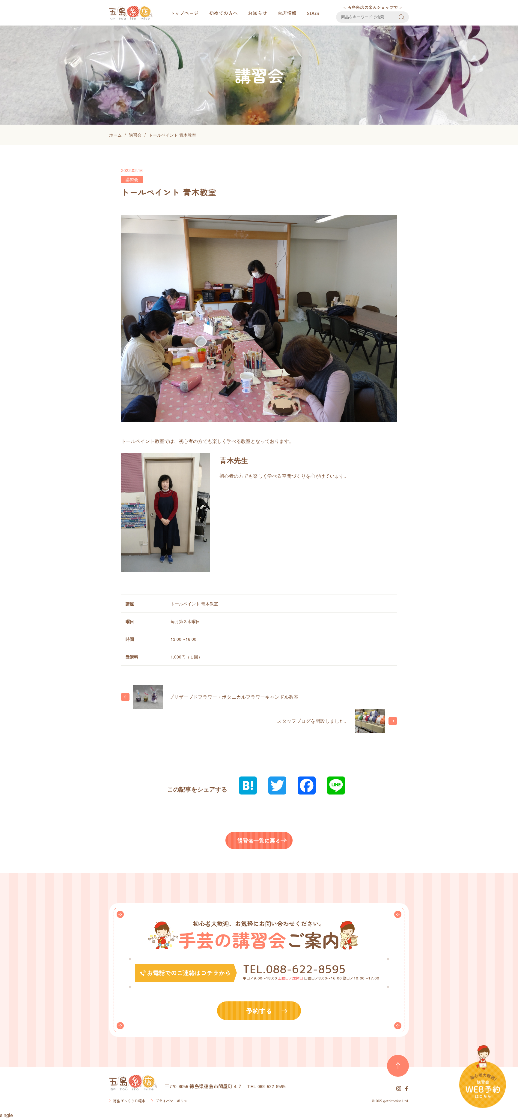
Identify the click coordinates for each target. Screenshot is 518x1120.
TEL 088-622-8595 (266, 1086)
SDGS (313, 13)
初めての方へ (223, 13)
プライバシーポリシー (173, 1100)
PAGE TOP (398, 1066)
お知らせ (257, 13)
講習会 (135, 135)
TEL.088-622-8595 (294, 969)
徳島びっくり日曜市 (129, 1100)
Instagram (398, 1088)
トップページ (184, 13)
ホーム (115, 135)
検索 (401, 17)
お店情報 (286, 13)
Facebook (406, 1088)
